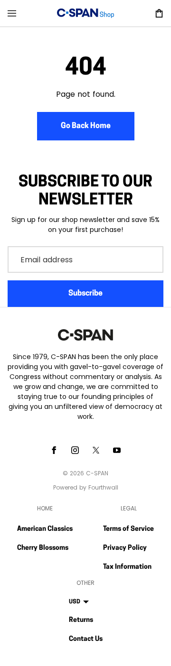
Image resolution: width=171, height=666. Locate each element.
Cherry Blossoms (42, 548)
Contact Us (86, 639)
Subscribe (85, 293)
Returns (81, 620)
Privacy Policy (125, 548)
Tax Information (127, 567)
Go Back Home (86, 126)
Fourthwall (103, 487)
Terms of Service (128, 529)
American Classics (45, 529)
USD (74, 602)
